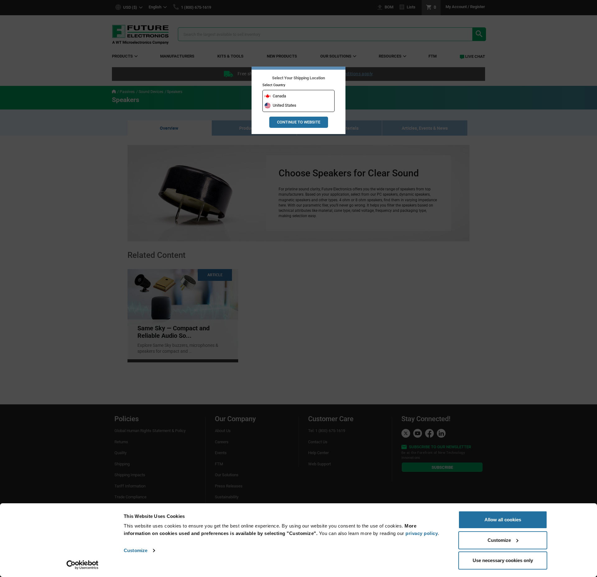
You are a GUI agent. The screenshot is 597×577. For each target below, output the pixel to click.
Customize (135, 550)
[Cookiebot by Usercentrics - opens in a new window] (82, 565)
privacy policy (421, 533)
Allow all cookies (502, 519)
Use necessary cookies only (503, 560)
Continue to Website (298, 122)
